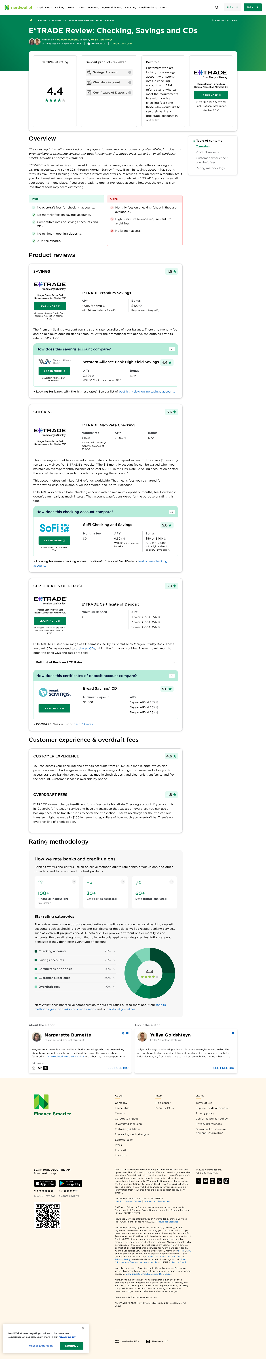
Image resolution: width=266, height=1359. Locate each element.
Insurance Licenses (168, 1221)
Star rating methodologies (132, 1134)
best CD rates (83, 724)
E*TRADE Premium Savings (106, 293)
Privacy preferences (209, 1123)
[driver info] (104, 305)
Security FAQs (164, 1108)
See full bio (118, 1068)
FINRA (181, 1250)
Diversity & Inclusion (128, 1123)
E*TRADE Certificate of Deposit (110, 604)
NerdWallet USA (130, 1341)
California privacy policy (212, 1118)
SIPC (188, 1250)
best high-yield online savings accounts (147, 391)
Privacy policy (205, 1113)
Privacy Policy (122, 1259)
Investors (121, 1155)
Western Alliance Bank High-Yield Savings (121, 362)
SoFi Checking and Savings (107, 524)
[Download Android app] (70, 1183)
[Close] (83, 1328)
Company (121, 1102)
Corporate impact (126, 1118)
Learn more (214, 96)
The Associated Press (57, 1056)
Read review (54, 708)
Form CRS (153, 1256)
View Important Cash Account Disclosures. (149, 1274)
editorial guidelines (122, 1009)
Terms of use (204, 1102)
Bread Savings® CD (100, 688)
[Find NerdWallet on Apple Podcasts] (219, 1181)
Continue (71, 1345)
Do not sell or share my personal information (211, 1131)
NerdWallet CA (160, 1341)
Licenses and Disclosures (156, 1201)
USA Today (77, 1056)
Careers (120, 1113)
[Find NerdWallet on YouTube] (205, 1181)
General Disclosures (131, 1262)
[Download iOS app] (45, 1183)
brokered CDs (85, 648)
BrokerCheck (179, 1262)
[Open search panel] (217, 7)
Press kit (120, 1150)
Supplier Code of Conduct (213, 1108)
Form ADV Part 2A (170, 1256)
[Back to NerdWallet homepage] (31, 20)
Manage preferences (41, 1345)
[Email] (127, 1033)
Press (118, 1144)
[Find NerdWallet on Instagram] (212, 1181)
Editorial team (124, 1139)
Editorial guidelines (127, 1129)
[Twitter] (122, 1033)
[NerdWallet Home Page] (18, 7)
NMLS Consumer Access (128, 1201)
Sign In (232, 7)
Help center (163, 1102)
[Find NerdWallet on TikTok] (226, 1181)
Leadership (122, 1108)
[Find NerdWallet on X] (198, 1181)
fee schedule (150, 1262)
